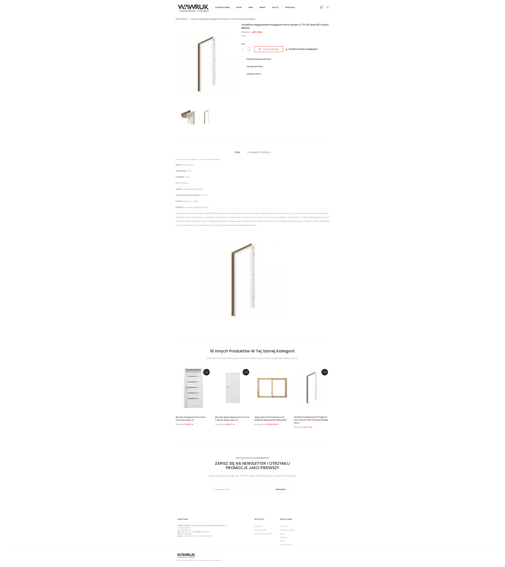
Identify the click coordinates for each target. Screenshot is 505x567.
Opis (237, 152)
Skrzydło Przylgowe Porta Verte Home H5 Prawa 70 (190, 418)
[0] (321, 7)
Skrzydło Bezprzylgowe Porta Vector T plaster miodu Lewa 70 (232, 418)
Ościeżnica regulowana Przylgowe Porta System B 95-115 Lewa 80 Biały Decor (311, 420)
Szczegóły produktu (258, 152)
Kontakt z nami (286, 545)
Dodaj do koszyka (271, 49)
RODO (282, 541)
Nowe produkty (260, 530)
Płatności (283, 537)
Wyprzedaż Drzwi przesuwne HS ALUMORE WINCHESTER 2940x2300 (270, 418)
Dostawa (283, 526)
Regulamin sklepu (287, 530)
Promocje (258, 526)
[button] (321, 7)
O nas (282, 534)
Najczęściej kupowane (263, 534)
